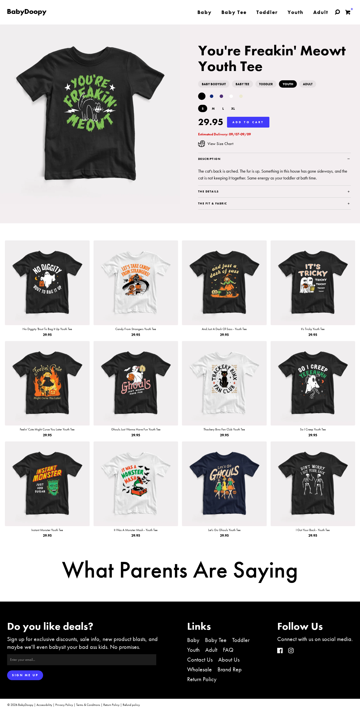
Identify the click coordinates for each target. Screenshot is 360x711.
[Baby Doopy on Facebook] (280, 651)
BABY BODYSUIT (214, 84)
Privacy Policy (64, 705)
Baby (193, 640)
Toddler (241, 640)
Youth (193, 649)
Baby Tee (216, 640)
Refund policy (131, 705)
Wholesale (199, 669)
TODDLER (266, 84)
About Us (229, 659)
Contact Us (200, 659)
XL (233, 109)
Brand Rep (229, 669)
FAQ (228, 649)
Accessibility (44, 705)
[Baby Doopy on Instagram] (291, 651)
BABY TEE (242, 84)
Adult (211, 649)
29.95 (210, 121)
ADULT (307, 84)
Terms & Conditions (88, 705)
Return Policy (201, 679)
